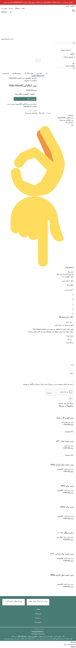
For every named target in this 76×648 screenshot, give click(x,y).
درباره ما (38, 618)
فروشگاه (38, 613)
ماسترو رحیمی (32, 636)
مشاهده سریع (66, 590)
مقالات (38, 609)
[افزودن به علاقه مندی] (71, 571)
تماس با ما (38, 622)
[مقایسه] (71, 590)
